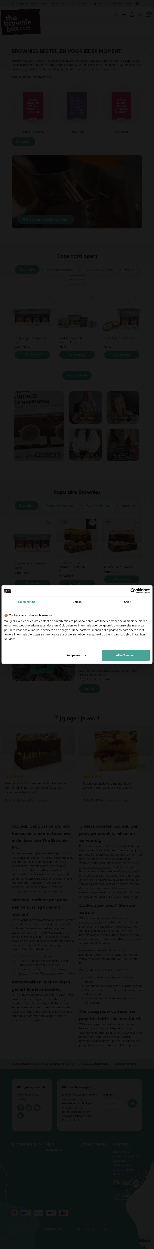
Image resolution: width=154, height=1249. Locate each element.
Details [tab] (77, 601)
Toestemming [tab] (26, 601)
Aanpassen (74, 655)
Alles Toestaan (125, 655)
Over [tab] (127, 601)
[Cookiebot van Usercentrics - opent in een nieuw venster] (133, 591)
